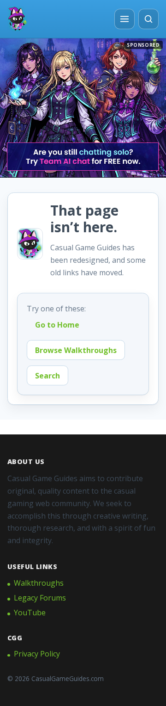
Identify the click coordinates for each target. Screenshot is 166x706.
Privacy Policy (37, 654)
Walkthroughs (39, 583)
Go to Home (57, 325)
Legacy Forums (40, 598)
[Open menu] (124, 19)
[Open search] (148, 19)
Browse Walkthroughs (76, 350)
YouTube (30, 612)
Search (47, 376)
